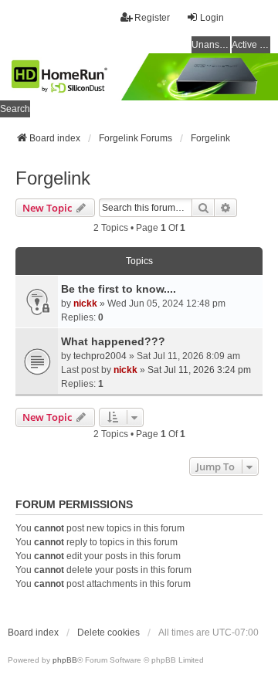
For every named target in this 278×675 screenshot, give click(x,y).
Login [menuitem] (212, 17)
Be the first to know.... (118, 289)
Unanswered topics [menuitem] (211, 44)
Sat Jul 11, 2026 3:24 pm (199, 370)
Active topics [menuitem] (251, 44)
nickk (85, 303)
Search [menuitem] (15, 108)
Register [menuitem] (152, 17)
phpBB (65, 660)
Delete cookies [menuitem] (108, 632)
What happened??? (113, 341)
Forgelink (52, 178)
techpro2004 (100, 356)
